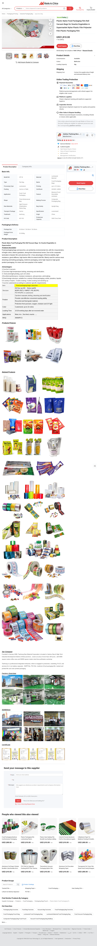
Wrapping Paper (30, 888)
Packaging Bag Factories (10, 909)
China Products (17, 929)
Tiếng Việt (45, 934)
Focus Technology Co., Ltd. (36, 938)
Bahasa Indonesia (54, 934)
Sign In (59, 158)
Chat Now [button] (77, 46)
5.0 (75, 170)
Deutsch (56, 932)
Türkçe (39, 934)
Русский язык (42, 932)
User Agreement (59, 938)
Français (34, 932)
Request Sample (88, 50)
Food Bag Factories (28, 909)
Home (3, 13)
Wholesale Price (57, 929)
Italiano (50, 932)
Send (18, 801)
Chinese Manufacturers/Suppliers (31, 929)
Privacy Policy (76, 938)
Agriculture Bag (39, 13)
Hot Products (7, 929)
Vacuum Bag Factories (44, 909)
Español (21, 932)
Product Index (87, 929)
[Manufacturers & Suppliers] (48, 3)
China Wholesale (46, 929)
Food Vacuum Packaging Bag (83, 914)
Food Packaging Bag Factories (64, 909)
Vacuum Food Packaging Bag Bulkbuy (41, 919)
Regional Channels (76, 929)
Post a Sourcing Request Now (25, 804)
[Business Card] (93, 175)
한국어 (74, 932)
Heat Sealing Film (77, 888)
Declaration (68, 938)
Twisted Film (5, 888)
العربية (69, 932)
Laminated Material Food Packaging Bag (58, 914)
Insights (52, 930)
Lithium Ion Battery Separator (10, 892)
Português (28, 932)
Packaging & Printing (12, 13)
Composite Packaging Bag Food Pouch (14, 919)
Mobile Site (45, 930)
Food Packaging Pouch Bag (11, 914)
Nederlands (63, 932)
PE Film (27, 892)
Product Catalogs (28, 884)
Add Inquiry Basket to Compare (28, 62)
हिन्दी (85, 932)
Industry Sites (66, 929)
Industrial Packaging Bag (26, 13)
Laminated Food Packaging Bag (33, 914)
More (3, 922)
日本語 (80, 932)
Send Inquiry (62, 46)
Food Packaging (53, 888)
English (15, 932)
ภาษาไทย (90, 932)
